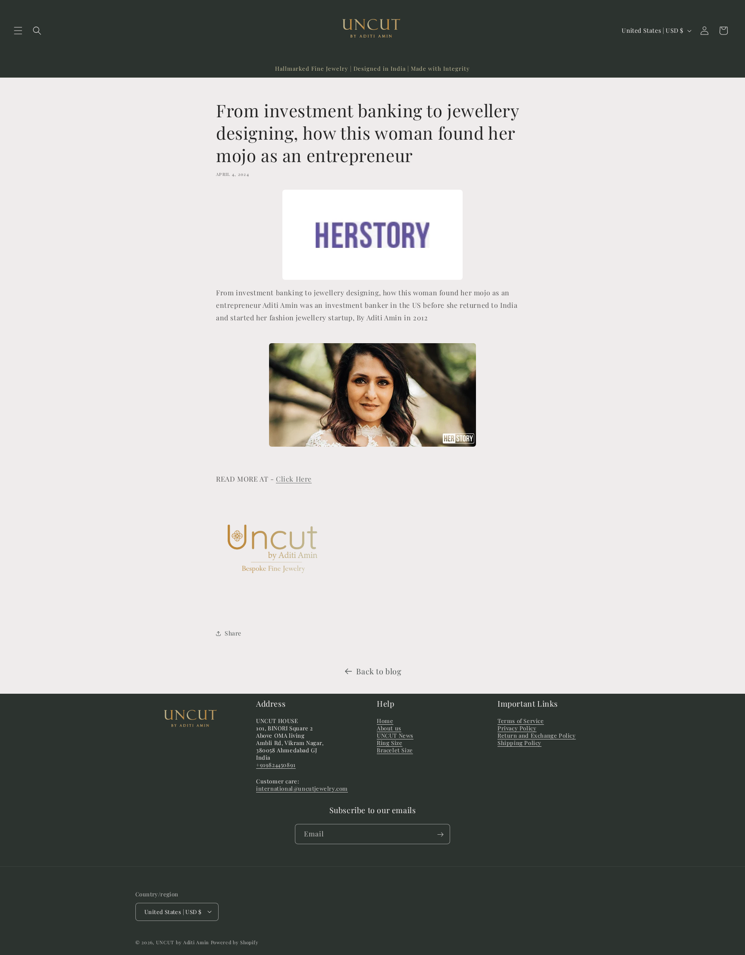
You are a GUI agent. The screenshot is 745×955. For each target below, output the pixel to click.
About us (389, 728)
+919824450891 (276, 764)
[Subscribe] (440, 834)
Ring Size (389, 742)
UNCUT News (395, 735)
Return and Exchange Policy (537, 735)
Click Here (294, 478)
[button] (18, 30)
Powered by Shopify (235, 942)
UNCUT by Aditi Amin (183, 942)
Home (385, 721)
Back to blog (378, 671)
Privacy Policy (517, 728)
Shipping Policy (520, 742)
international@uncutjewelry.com (302, 788)
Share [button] (233, 633)
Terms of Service (521, 721)
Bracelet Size (395, 750)
